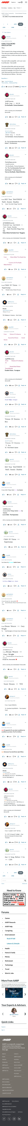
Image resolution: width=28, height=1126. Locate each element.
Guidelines (10, 8)
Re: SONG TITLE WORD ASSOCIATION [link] (13, 16)
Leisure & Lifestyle (13, 943)
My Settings (4, 8)
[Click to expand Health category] (3, 948)
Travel (7, 969)
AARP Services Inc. (17, 1076)
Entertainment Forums (20, 13)
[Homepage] (5, 2)
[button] (25, 36)
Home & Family (10, 952)
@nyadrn (7, 131)
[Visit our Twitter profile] (9, 1119)
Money (7, 957)
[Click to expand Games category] (3, 918)
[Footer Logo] (14, 1040)
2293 (15, 24)
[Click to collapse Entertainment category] (3, 935)
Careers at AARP (17, 1067)
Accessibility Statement (7, 1103)
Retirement (9, 961)
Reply (23, 86)
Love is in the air (9, 81)
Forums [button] (18, 7)
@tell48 (5, 772)
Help (15, 8)
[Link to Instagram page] (14, 1119)
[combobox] (14, 880)
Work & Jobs (9, 973)
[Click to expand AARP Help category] (3, 926)
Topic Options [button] (7, 32)
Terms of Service (15, 1101)
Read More (4, 78)
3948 (12, 27)
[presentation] (3, 993)
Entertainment (10, 935)
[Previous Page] (3, 24)
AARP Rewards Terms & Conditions (9, 1106)
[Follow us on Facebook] (4, 1119)
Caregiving (8, 931)
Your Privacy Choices (6, 1114)
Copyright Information (6, 1109)
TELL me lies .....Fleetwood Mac (9, 82)
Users (2, 883)
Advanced (24, 883)
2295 (4, 27)
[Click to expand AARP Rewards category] (3, 922)
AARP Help (8, 926)
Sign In (3, 1030)
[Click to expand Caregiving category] (3, 930)
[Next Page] (25, 27)
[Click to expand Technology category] (3, 965)
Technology (9, 965)
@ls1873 (8, 133)
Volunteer (4, 1059)
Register (3, 1027)
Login (19, 2)
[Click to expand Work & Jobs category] (3, 973)
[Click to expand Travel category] (3, 969)
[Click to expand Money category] (3, 957)
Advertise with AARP (18, 1065)
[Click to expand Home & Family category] (3, 952)
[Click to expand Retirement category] (3, 961)
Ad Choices (20, 1111)
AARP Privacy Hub (5, 1101)
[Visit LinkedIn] (19, 1119)
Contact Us (16, 1053)
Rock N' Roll (11, 938)
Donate (3, 1056)
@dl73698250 (6, 310)
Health (7, 948)
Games (7, 918)
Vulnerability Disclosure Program (8, 1111)
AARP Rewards (10, 922)
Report (20, 86)
